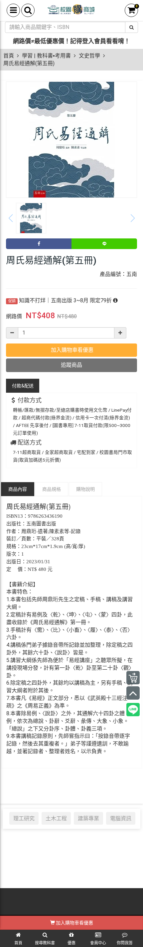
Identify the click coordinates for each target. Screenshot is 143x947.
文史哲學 (89, 56)
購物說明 (85, 489)
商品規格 (51, 489)
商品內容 (17, 489)
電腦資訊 (120, 818)
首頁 (8, 56)
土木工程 (56, 818)
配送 (23, 385)
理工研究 (24, 818)
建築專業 (88, 818)
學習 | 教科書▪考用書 (46, 56)
